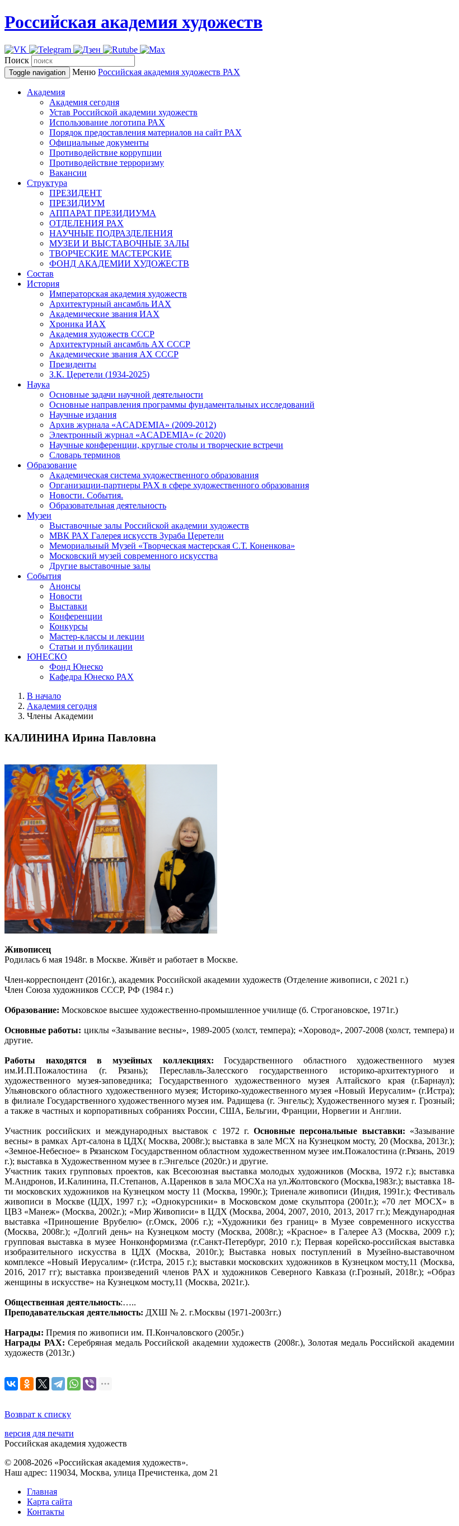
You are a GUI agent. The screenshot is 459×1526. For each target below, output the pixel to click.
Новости (65, 596)
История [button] (43, 283)
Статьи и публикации (91, 646)
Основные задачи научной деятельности (126, 394)
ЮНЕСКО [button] (47, 656)
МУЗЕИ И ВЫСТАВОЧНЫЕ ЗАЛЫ (119, 243)
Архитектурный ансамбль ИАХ (110, 304)
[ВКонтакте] (11, 1383)
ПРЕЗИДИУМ (77, 203)
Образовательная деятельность (107, 505)
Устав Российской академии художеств (123, 112)
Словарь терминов (84, 455)
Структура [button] (47, 183)
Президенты (72, 364)
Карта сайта (49, 1501)
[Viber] (89, 1383)
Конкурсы (68, 626)
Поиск (16, 60)
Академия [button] (46, 92)
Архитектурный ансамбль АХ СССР (119, 344)
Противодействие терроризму (106, 162)
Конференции (75, 616)
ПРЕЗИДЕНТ (75, 193)
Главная (42, 1491)
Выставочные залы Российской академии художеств (149, 525)
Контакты (45, 1511)
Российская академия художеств (133, 22)
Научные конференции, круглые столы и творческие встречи (166, 445)
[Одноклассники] (27, 1383)
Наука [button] (38, 384)
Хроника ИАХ (77, 324)
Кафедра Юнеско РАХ (91, 677)
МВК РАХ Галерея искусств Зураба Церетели (136, 535)
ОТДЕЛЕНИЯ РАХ (86, 223)
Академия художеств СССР (101, 334)
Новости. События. (86, 495)
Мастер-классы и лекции (96, 636)
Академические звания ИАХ (104, 314)
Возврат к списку (37, 1414)
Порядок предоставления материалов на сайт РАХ (145, 132)
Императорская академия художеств (118, 293)
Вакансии (68, 173)
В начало (44, 696)
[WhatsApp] (74, 1383)
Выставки (68, 606)
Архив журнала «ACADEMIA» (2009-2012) (132, 425)
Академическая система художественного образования (154, 475)
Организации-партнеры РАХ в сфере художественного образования (179, 485)
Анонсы (65, 586)
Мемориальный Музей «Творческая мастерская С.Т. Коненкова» (172, 545)
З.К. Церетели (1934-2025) (99, 374)
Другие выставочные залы (100, 566)
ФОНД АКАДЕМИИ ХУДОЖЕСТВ (119, 263)
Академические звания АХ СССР (114, 354)
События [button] (44, 576)
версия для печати (39, 1433)
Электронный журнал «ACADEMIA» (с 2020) (137, 435)
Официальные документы (99, 142)
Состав (40, 273)
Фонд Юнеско (76, 666)
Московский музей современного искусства (133, 556)
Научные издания (82, 414)
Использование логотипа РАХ (107, 122)
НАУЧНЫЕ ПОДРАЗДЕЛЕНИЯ (111, 233)
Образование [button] (52, 465)
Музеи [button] (39, 515)
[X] (42, 1383)
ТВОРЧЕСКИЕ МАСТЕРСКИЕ (110, 253)
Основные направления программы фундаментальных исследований (182, 404)
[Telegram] (58, 1383)
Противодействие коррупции (105, 152)
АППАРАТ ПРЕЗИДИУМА (102, 213)
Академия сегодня (84, 102)
